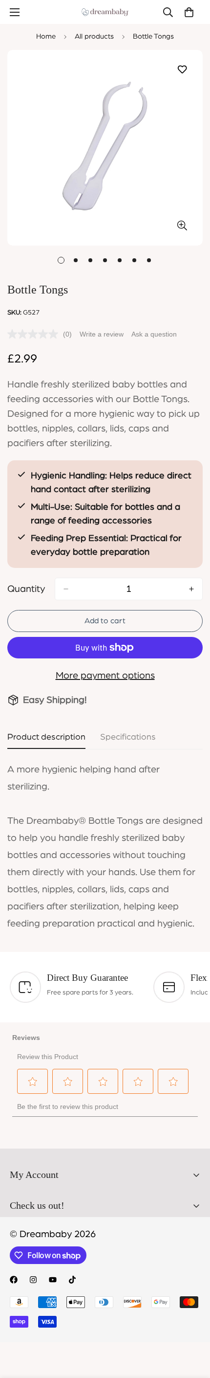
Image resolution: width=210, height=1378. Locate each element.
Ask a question (154, 334)
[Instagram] (33, 1280)
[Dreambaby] (105, 12)
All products (94, 36)
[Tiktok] (72, 1280)
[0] (189, 12)
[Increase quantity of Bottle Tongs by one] (191, 589)
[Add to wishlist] (182, 70)
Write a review (102, 334)
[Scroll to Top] (192, 1326)
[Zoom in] (182, 226)
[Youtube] (53, 1280)
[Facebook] (14, 1280)
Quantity (26, 589)
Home (46, 36)
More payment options (105, 675)
